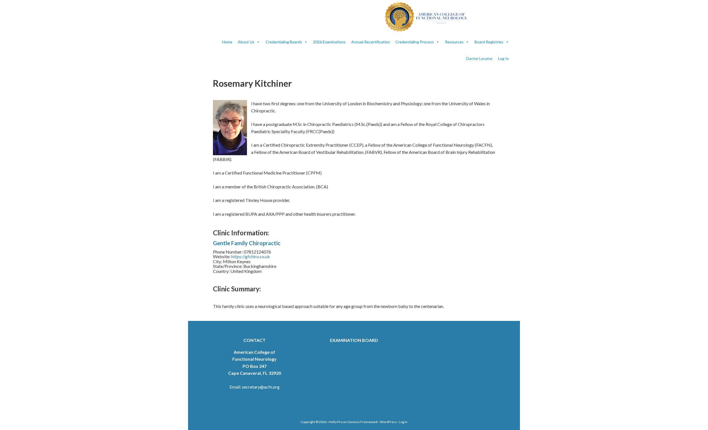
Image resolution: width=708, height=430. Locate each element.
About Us (246, 41)
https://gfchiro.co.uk (250, 256)
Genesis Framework (362, 422)
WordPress (388, 422)
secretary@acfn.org (261, 386)
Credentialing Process (414, 41)
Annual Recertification (370, 41)
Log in (403, 422)
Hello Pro (335, 422)
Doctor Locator (479, 58)
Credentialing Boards (284, 41)
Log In (503, 58)
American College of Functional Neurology (428, 17)
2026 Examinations (329, 41)
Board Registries (489, 41)
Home (227, 41)
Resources (454, 41)
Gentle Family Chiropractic (246, 243)
